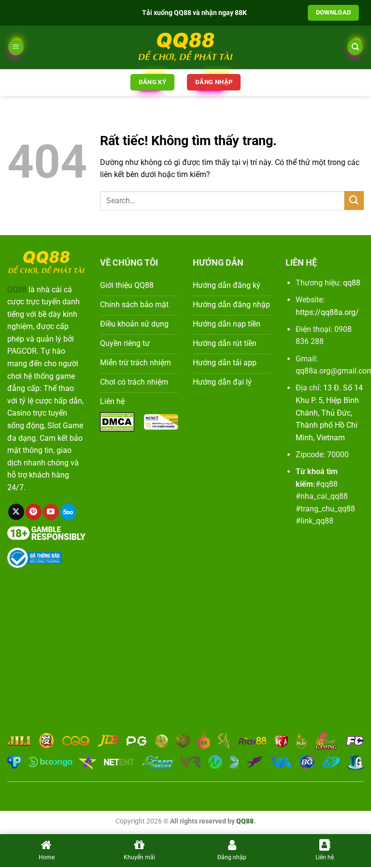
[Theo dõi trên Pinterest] (34, 512)
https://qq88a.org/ (327, 312)
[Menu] (16, 47)
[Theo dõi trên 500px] (68, 512)
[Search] (355, 47)
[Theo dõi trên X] (16, 512)
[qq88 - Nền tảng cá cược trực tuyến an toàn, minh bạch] (185, 47)
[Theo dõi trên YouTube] (51, 512)
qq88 (351, 282)
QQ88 (17, 289)
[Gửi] (354, 200)
